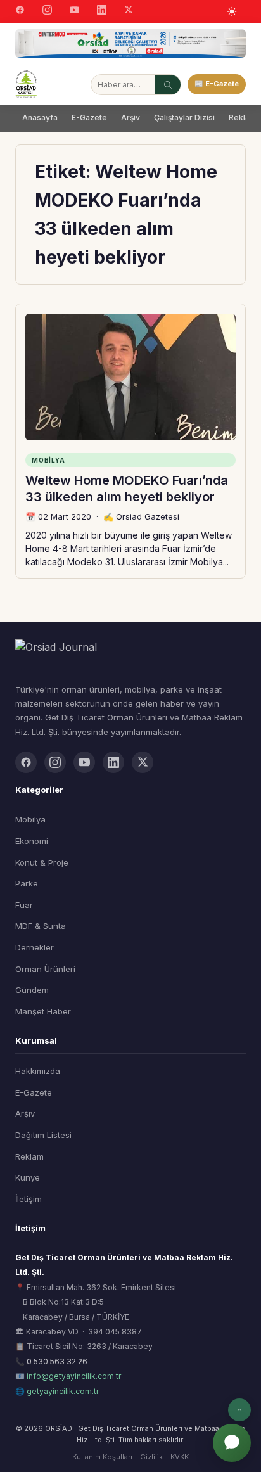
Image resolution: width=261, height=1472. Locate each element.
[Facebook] (20, 11)
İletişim (28, 1199)
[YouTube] (74, 11)
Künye (27, 1177)
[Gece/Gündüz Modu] (232, 11)
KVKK (179, 1456)
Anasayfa (40, 117)
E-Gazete (89, 117)
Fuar (24, 905)
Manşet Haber (43, 1011)
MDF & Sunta (40, 926)
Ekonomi (31, 841)
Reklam (29, 1156)
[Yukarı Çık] (239, 1409)
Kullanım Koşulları (102, 1456)
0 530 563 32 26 (57, 1361)
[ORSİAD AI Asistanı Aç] (232, 1443)
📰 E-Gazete (216, 83)
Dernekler (34, 947)
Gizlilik (151, 1456)
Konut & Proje (41, 862)
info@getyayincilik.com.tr (74, 1376)
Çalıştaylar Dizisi (184, 117)
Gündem (32, 990)
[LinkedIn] (101, 11)
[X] (128, 11)
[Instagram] (47, 11)
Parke (26, 883)
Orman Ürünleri (45, 969)
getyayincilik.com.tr (63, 1391)
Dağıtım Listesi (43, 1135)
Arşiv (130, 117)
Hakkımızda (37, 1071)
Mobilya (30, 819)
